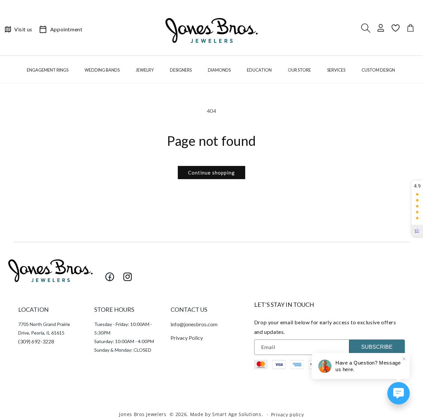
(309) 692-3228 (36, 341)
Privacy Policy (187, 338)
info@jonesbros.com (194, 324)
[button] (48, 71)
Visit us (23, 29)
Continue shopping (211, 173)
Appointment (66, 29)
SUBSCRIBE (377, 347)
